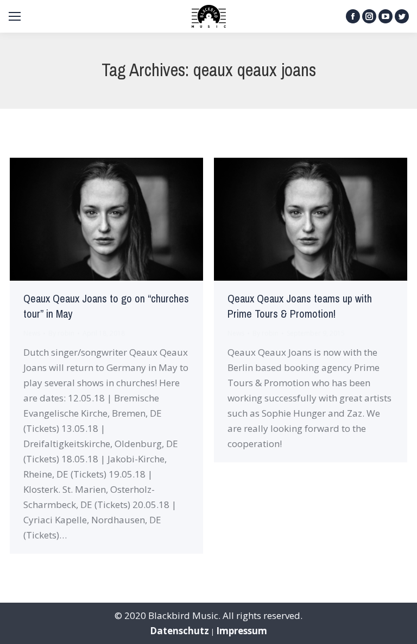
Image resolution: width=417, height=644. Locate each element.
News (31, 333)
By (61, 333)
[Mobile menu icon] (14, 16)
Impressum (241, 630)
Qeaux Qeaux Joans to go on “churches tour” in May (106, 306)
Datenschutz (179, 630)
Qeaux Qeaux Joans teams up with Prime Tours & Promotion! (300, 306)
